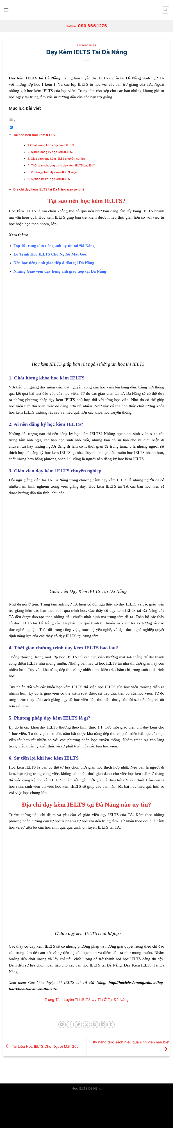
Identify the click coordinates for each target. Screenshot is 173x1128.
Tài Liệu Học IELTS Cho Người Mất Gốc (45, 1046)
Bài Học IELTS (86, 45)
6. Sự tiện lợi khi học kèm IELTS (49, 179)
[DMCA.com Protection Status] (34, 1110)
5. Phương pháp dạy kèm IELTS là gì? (52, 172)
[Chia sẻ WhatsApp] (62, 1024)
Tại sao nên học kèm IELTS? (35, 135)
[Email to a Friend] (86, 1024)
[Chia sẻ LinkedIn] (103, 1024)
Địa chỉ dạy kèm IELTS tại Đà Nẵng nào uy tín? (48, 189)
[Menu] (6, 9)
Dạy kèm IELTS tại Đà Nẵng (34, 78)
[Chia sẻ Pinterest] (94, 1024)
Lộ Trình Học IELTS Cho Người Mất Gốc (50, 254)
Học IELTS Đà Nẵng (86, 1088)
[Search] (165, 9)
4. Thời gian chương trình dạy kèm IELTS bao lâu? (61, 165)
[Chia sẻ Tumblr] (111, 1024)
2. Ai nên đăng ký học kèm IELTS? (50, 152)
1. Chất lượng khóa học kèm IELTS (50, 145)
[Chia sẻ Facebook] (70, 1024)
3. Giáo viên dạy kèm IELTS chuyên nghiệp (56, 158)
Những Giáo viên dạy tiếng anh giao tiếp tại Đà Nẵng (60, 271)
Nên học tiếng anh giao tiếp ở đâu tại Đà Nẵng (54, 262)
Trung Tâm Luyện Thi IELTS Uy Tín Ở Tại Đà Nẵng (87, 999)
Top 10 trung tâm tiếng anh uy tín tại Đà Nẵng (54, 245)
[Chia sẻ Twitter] (78, 1024)
